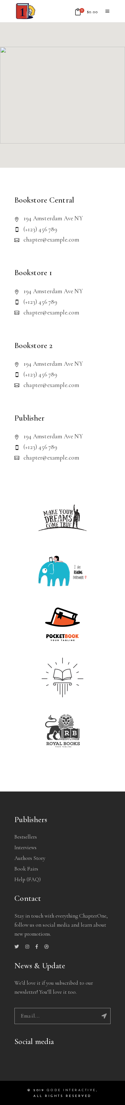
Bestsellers (25, 836)
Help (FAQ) (27, 879)
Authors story (29, 858)
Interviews (25, 847)
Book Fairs (26, 868)
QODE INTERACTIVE (71, 1090)
